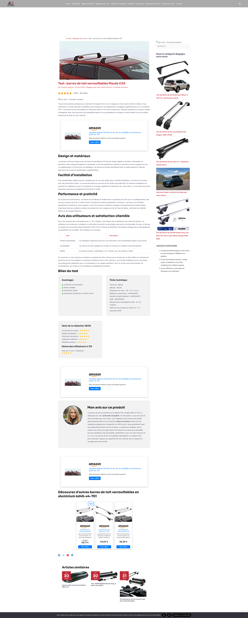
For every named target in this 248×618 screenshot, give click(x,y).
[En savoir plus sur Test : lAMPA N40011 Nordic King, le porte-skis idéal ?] (104, 576)
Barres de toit (107, 87)
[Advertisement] (124, 21)
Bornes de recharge (118, 4)
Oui (164, 615)
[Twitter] (63, 555)
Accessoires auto (168, 4)
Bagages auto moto (103, 4)
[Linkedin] (72, 555)
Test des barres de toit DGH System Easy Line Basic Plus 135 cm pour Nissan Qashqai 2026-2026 (172, 236)
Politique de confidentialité (181, 615)
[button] (240, 4)
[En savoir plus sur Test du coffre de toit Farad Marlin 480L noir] (75, 577)
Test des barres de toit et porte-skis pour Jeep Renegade (132, 600)
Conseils (179, 4)
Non (169, 615)
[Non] (246, 615)
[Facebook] (59, 555)
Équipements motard (152, 4)
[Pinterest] (68, 555)
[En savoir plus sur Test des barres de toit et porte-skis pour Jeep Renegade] (133, 584)
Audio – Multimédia (73, 4)
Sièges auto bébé (87, 4)
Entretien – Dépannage (135, 4)
